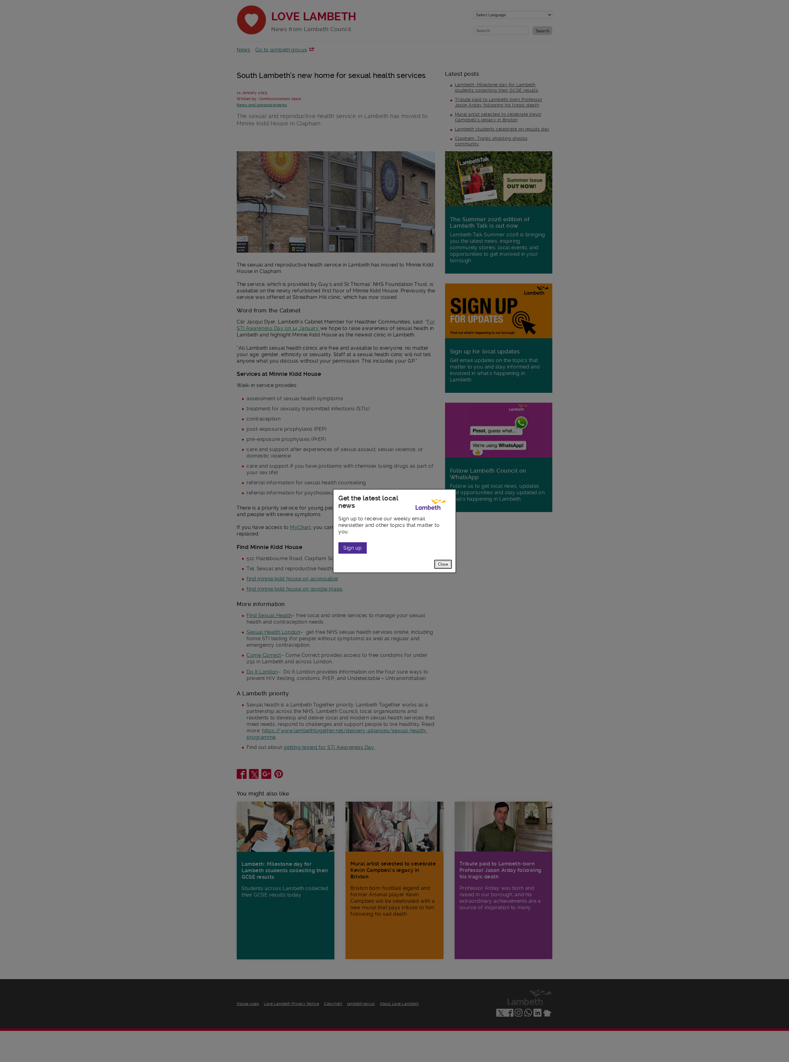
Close (443, 564)
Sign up (352, 548)
